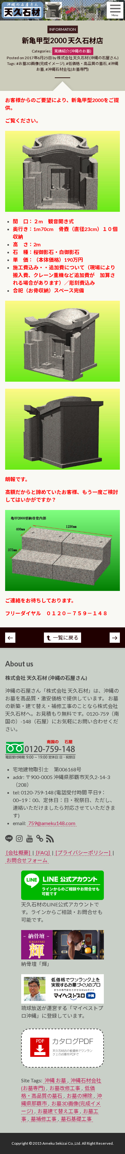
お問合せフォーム (26, 860)
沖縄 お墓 (55, 1080)
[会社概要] (18, 852)
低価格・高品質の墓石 (87, 63)
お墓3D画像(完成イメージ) (41, 63)
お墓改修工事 (64, 1088)
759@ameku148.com (51, 823)
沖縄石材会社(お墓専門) (68, 69)
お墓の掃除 (79, 1096)
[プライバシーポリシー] (83, 852)
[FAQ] (43, 852)
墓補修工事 (43, 1119)
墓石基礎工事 (76, 1119)
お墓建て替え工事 (58, 1111)
